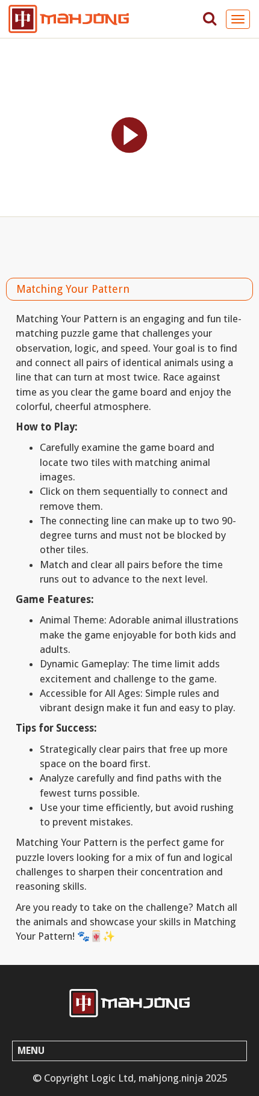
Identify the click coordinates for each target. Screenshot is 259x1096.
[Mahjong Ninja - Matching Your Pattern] (129, 1003)
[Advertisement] (129, 244)
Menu (31, 1050)
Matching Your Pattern (73, 289)
